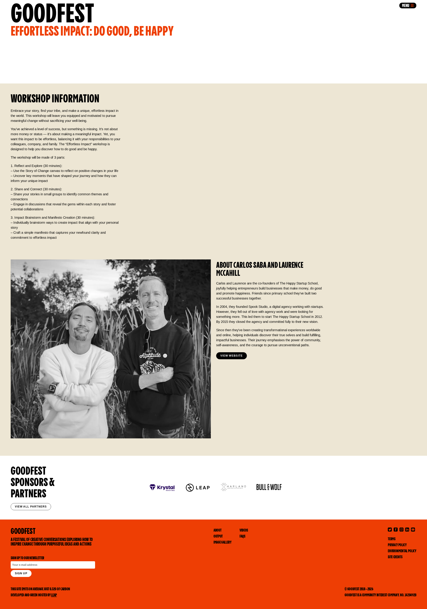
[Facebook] (396, 530)
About (217, 530)
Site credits (395, 557)
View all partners (31, 506)
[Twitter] (390, 530)
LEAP (54, 595)
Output (218, 536)
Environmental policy (402, 551)
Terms (391, 539)
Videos (244, 530)
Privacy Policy (397, 545)
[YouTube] (413, 530)
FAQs (242, 536)
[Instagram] (401, 530)
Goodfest (92, 19)
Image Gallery (223, 542)
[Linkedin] (407, 530)
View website (231, 355)
